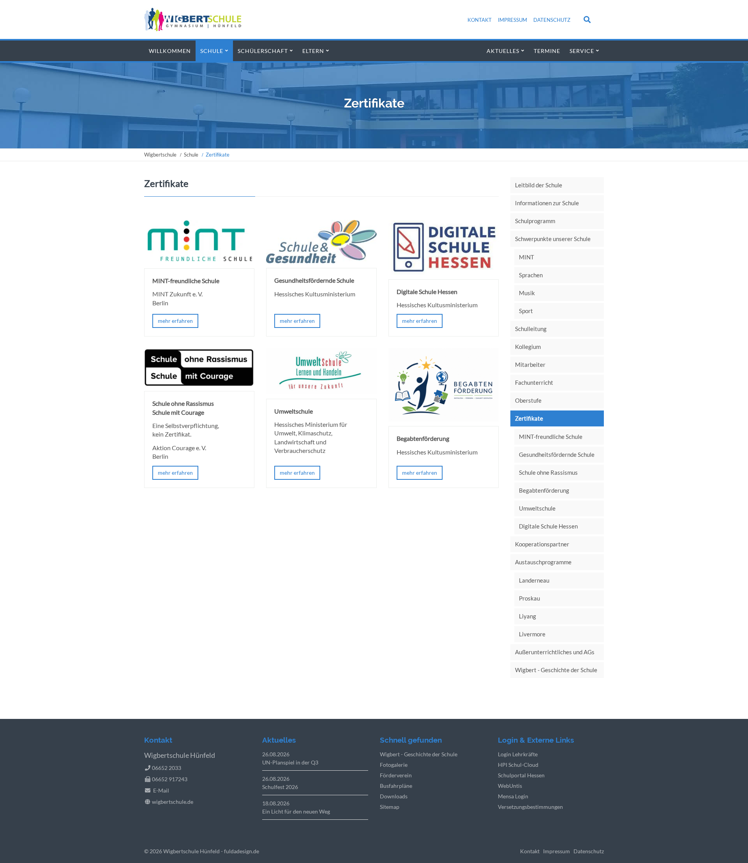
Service (582, 51)
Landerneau (534, 580)
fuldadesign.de (241, 851)
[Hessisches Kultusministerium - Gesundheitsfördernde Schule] (321, 260)
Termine (547, 51)
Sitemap (389, 806)
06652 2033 (166, 767)
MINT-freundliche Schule (550, 436)
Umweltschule (537, 508)
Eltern (313, 51)
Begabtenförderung (544, 490)
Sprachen (531, 274)
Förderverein (396, 775)
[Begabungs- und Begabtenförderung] (443, 419)
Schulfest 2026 (280, 787)
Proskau (529, 598)
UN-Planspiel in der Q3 (290, 762)
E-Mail (161, 790)
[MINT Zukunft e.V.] (199, 261)
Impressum (512, 20)
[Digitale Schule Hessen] (443, 272)
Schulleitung (531, 328)
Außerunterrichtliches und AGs (555, 651)
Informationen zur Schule (547, 202)
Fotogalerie (394, 764)
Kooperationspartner (542, 544)
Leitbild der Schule (538, 184)
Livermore (532, 634)
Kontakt (480, 20)
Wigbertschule (160, 154)
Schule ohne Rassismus (548, 472)
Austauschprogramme (543, 561)
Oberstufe (528, 400)
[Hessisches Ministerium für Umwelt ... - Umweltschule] (321, 391)
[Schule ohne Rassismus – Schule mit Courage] (199, 383)
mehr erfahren (175, 320)
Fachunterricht (534, 382)
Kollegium (528, 346)
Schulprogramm (535, 220)
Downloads (394, 796)
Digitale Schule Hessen (548, 526)
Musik (527, 292)
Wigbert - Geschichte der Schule (556, 669)
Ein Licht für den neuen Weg (296, 811)
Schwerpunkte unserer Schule (553, 238)
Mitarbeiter (530, 364)
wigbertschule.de (172, 801)
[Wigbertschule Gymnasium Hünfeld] (192, 28)
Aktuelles (503, 51)
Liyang (527, 616)
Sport (526, 310)
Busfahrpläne (396, 785)
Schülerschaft (263, 51)
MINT (526, 257)
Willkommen (170, 51)
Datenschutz (551, 20)
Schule (211, 51)
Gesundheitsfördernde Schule (557, 454)
